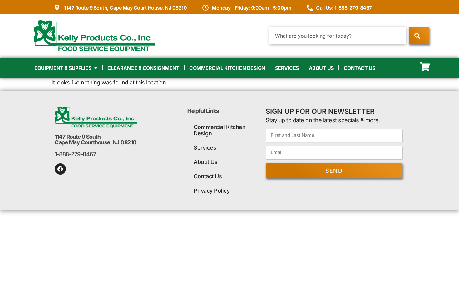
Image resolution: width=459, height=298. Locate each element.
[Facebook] (60, 169)
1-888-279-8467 (75, 154)
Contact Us (359, 68)
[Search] (418, 35)
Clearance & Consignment (143, 68)
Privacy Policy (212, 190)
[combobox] (337, 35)
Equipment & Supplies (62, 68)
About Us (321, 68)
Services (287, 68)
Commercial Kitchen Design (227, 68)
